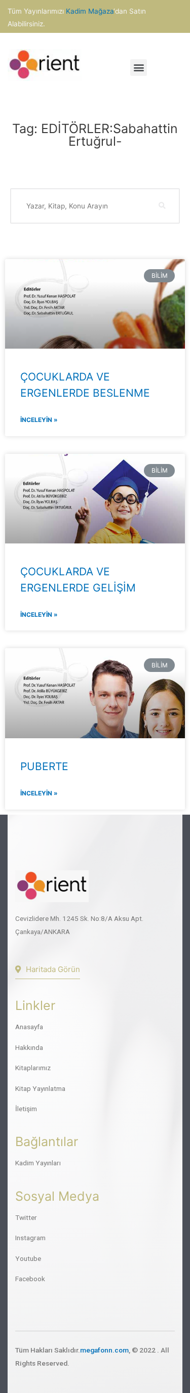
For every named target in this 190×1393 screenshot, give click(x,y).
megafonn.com (104, 1350)
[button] (138, 67)
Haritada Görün (53, 969)
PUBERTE (44, 766)
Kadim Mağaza (89, 11)
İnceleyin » (39, 420)
